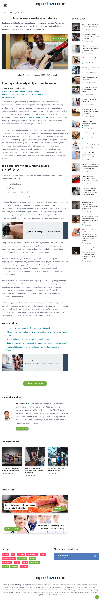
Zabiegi (5, 566)
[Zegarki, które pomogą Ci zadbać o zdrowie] (76, 80)
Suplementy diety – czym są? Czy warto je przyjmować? (28, 328)
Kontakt (14, 585)
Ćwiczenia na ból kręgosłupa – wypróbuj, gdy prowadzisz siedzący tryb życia (90, 48)
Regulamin (22, 585)
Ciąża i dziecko (32, 555)
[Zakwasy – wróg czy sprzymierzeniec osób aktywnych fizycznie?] (76, 155)
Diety (42, 555)
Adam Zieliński (21, 403)
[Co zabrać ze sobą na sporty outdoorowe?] (76, 102)
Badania (5, 555)
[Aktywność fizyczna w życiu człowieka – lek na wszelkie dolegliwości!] (76, 112)
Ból (13, 555)
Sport (20, 13)
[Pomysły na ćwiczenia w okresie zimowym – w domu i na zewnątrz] (76, 37)
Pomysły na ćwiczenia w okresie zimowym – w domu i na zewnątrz (34, 470)
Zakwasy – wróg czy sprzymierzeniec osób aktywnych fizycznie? (88, 155)
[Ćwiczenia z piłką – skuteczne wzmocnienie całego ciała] (76, 124)
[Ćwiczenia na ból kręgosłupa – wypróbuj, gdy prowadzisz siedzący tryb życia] (76, 48)
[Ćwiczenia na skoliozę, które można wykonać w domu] (76, 60)
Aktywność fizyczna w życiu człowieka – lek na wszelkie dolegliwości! (90, 111)
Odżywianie (22, 559)
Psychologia (7, 562)
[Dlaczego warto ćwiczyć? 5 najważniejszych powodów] (76, 27)
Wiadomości (34, 562)
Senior (17, 562)
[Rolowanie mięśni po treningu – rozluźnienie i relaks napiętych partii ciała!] (76, 179)
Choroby (21, 555)
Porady (32, 559)
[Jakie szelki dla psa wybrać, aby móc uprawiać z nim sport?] (76, 90)
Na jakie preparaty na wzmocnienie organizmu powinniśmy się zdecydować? (37, 343)
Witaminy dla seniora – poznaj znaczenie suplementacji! (29, 339)
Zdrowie (14, 566)
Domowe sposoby (9, 559)
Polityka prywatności (34, 585)
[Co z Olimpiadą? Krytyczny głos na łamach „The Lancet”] (76, 145)
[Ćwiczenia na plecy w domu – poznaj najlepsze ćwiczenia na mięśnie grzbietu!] (76, 167)
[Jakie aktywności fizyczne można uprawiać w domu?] (76, 135)
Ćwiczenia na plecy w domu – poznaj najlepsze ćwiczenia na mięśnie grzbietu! (90, 166)
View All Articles (22, 428)
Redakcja (6, 585)
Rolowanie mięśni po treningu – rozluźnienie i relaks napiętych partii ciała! (90, 178)
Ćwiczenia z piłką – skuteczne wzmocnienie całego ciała (89, 123)
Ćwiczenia (24, 566)
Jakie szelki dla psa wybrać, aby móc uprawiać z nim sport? (90, 89)
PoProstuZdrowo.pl (10, 13)
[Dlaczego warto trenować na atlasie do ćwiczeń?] (76, 70)
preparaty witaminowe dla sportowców (39, 117)
